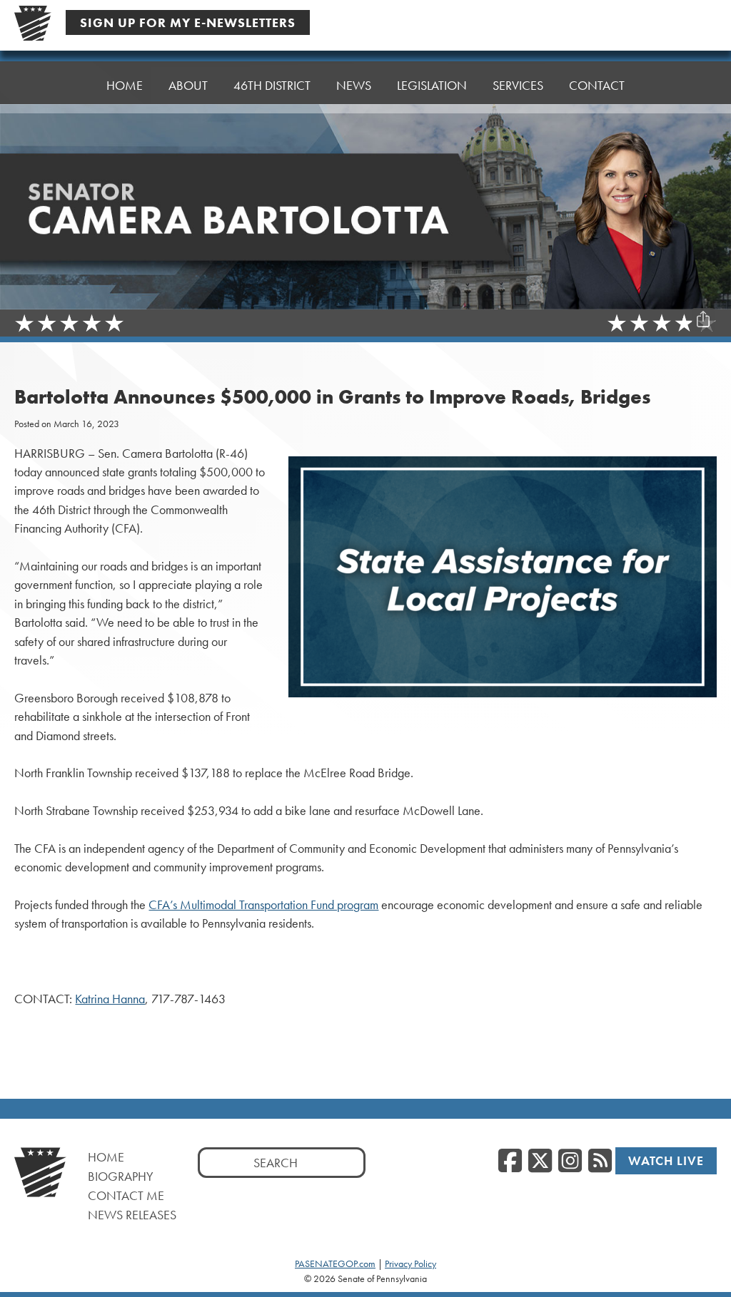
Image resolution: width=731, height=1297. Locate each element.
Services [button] (518, 85)
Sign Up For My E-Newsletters (188, 22)
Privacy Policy (410, 1263)
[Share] (703, 319)
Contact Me (126, 1195)
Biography (120, 1176)
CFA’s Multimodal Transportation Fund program (263, 905)
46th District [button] (272, 85)
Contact (597, 85)
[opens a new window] (703, 291)
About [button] (188, 85)
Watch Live (666, 1160)
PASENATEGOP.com (335, 1263)
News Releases (132, 1214)
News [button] (353, 85)
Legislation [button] (432, 85)
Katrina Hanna (110, 999)
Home (124, 85)
